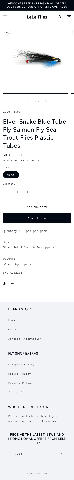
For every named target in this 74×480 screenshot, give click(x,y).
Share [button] (12, 283)
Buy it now (37, 218)
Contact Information (25, 338)
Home (11, 320)
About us (15, 329)
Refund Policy (19, 373)
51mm (11, 174)
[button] (5, 17)
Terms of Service (22, 392)
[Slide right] (46, 101)
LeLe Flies (41, 473)
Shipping (8, 160)
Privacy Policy (20, 382)
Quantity (9, 183)
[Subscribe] (61, 454)
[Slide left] (27, 101)
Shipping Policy (21, 364)
